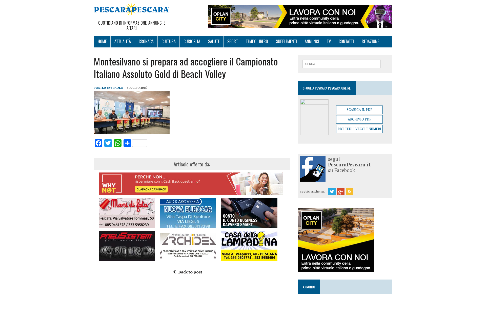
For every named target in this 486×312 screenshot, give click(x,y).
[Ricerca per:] (341, 63)
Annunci (312, 41)
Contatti (346, 41)
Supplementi (286, 41)
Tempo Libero (257, 41)
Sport (232, 41)
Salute (213, 41)
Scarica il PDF (359, 109)
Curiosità (192, 41)
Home (102, 41)
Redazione (370, 41)
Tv (329, 41)
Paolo (118, 88)
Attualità (122, 41)
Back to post (190, 272)
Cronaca (146, 41)
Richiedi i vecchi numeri (359, 129)
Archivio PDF (359, 119)
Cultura (168, 41)
